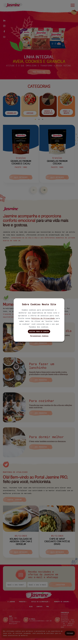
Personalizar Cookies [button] (39, 336)
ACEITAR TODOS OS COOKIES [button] (39, 331)
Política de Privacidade (43, 318)
